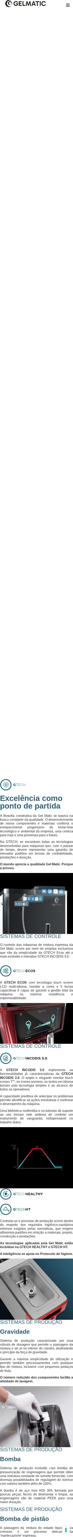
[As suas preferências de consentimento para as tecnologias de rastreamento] (66, 1530)
